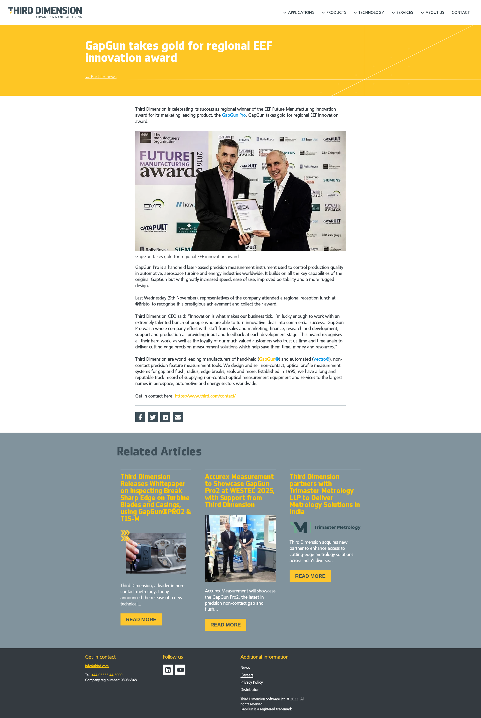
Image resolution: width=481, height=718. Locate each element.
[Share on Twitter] (153, 417)
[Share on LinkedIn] (165, 417)
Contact (461, 12)
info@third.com (97, 666)
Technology (371, 12)
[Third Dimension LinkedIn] (168, 670)
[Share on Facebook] (140, 417)
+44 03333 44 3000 (107, 675)
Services (405, 12)
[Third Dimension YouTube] (180, 670)
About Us (435, 12)
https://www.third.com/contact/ (205, 396)
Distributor (250, 689)
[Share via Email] (178, 417)
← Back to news (100, 76)
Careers (247, 675)
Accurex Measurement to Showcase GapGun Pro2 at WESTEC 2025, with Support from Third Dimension (240, 491)
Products (336, 12)
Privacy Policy (252, 682)
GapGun (267, 359)
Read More (141, 619)
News (245, 667)
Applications (301, 12)
